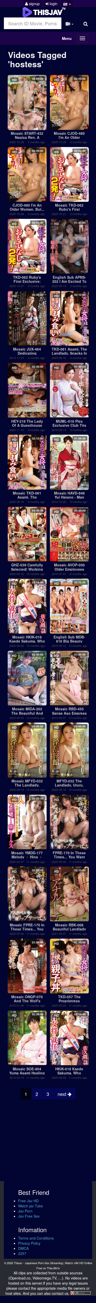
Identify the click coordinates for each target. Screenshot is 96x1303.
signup (34, 3)
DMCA (23, 1248)
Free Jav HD (28, 1200)
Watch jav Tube (30, 1205)
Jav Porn (25, 1211)
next (63, 1094)
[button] (67, 3)
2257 (22, 1253)
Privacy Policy (29, 1243)
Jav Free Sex (29, 1216)
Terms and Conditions (36, 1238)
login (53, 3)
